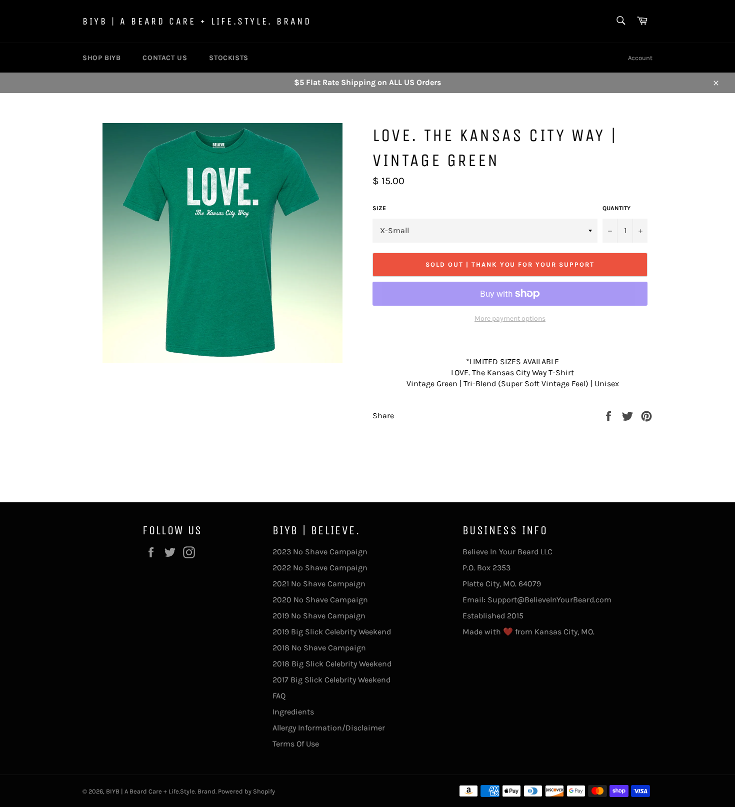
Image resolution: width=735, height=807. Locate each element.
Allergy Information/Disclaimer (328, 727)
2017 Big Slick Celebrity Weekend (331, 679)
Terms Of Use (295, 743)
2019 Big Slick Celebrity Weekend (331, 631)
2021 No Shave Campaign (319, 583)
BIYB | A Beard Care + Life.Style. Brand (196, 21)
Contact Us (164, 58)
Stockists (228, 58)
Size (379, 208)
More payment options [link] (510, 318)
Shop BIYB (101, 58)
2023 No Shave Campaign (320, 551)
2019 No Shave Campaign (319, 615)
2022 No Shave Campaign (320, 567)
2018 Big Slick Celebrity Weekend (332, 663)
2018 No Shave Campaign (319, 647)
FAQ (279, 695)
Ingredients (293, 711)
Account (640, 58)
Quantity (616, 208)
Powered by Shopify (246, 791)
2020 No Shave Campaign (320, 599)
